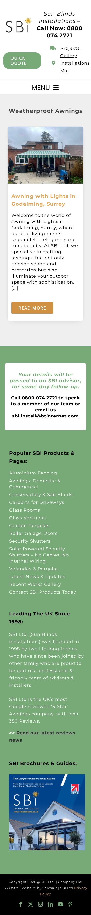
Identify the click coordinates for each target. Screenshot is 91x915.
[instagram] (40, 904)
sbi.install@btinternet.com (45, 416)
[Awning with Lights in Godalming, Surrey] (45, 129)
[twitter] (30, 904)
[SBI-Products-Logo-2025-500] (18, 19)
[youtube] (60, 904)
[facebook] (20, 904)
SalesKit (49, 888)
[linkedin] (50, 904)
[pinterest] (70, 904)
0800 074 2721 (39, 397)
